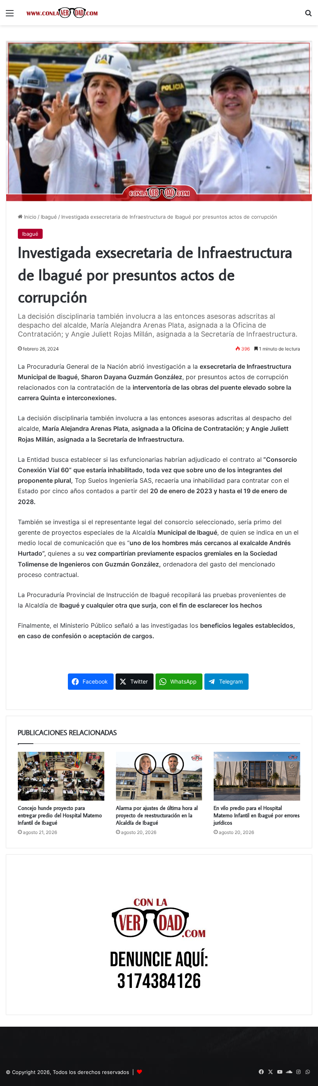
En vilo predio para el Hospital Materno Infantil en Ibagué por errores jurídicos (257, 815)
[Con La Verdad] (62, 12)
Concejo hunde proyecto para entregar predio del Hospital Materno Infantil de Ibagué (60, 815)
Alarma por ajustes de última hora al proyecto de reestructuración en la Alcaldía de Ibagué (157, 815)
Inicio (29, 217)
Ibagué (49, 217)
